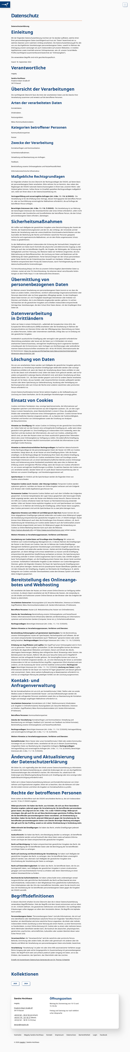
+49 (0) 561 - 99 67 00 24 (23, 1015)
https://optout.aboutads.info (22, 530)
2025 (15, 983)
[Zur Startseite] (5, 4)
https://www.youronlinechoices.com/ (50, 530)
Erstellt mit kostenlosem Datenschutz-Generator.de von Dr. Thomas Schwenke (40, 960)
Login (95, 1035)
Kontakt (49, 1035)
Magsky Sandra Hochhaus (34, 1035)
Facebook (103, 1035)
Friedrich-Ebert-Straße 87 (23, 1008)
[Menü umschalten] (125, 4)
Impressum (59, 1035)
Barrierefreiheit (84, 1035)
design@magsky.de (21, 1025)
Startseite (17, 1035)
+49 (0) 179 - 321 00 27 (22, 1017)
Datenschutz (71, 1035)
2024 (26, 983)
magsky (22, 1042)
